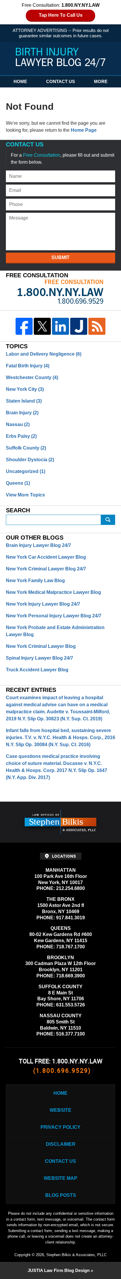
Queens (18, 483)
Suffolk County (26, 447)
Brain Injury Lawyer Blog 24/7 (38, 545)
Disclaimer (60, 1144)
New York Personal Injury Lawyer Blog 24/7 (53, 615)
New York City (25, 389)
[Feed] (97, 326)
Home (20, 81)
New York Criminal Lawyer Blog (41, 646)
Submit (60, 257)
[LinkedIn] (60, 326)
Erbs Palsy (21, 436)
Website (60, 1110)
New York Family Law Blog (35, 580)
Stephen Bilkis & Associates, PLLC (76, 1255)
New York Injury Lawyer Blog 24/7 (43, 604)
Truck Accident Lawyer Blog (37, 669)
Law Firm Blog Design (59, 1270)
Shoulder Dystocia (30, 459)
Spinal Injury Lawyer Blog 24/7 (39, 657)
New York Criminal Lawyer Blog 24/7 (46, 568)
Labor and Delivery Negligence (43, 354)
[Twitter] (42, 326)
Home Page (84, 130)
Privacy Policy (60, 1127)
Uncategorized (25, 471)
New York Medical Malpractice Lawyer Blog (53, 592)
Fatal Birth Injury (27, 365)
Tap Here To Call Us (61, 15)
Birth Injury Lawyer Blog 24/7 (60, 57)
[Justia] (79, 326)
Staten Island (24, 400)
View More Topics (25, 494)
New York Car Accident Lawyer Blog (46, 557)
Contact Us (60, 81)
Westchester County (32, 377)
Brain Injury (22, 412)
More (100, 81)
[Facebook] (24, 326)
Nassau (18, 424)
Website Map (60, 1178)
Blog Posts (60, 1195)
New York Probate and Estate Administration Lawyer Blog (55, 631)
